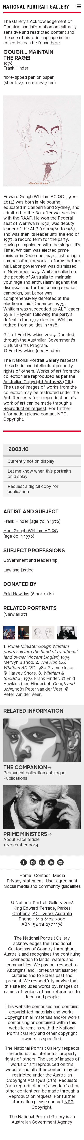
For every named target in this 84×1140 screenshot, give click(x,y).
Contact (42, 875)
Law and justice (18, 570)
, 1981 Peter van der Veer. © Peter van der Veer (39, 689)
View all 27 (15, 614)
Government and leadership (30, 560)
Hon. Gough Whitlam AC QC (30, 530)
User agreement (61, 881)
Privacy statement (25, 881)
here (55, 42)
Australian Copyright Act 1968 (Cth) (38, 381)
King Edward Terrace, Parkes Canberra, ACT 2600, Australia (42, 911)
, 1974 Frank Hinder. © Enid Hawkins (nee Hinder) (39, 679)
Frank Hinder (15, 68)
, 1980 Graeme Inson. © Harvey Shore (39, 668)
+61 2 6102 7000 (48, 919)
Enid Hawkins (16, 593)
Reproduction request (24, 408)
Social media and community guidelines (42, 886)
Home (25, 875)
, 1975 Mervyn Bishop (40, 654)
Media (59, 875)
